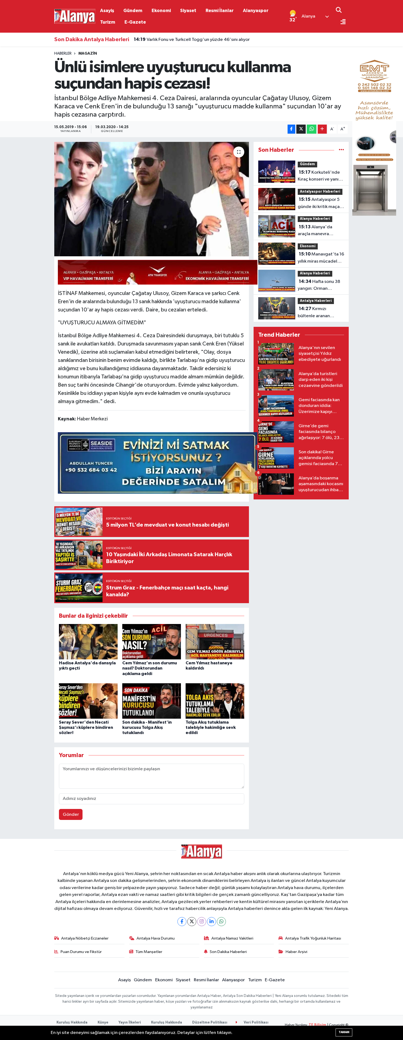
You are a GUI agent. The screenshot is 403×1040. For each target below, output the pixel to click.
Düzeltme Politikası (209, 1022)
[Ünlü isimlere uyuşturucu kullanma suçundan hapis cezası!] (151, 199)
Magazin (87, 53)
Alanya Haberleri (315, 219)
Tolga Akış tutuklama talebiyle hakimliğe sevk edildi (211, 727)
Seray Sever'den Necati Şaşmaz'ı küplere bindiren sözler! (86, 727)
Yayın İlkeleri (129, 1022)
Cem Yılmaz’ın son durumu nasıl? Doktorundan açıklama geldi (149, 668)
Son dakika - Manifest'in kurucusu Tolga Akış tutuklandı (147, 727)
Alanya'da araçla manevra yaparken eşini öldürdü (321, 231)
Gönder (71, 814)
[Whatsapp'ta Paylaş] (311, 129)
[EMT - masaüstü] (374, 133)
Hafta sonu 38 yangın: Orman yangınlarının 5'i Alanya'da (319, 285)
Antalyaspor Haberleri (320, 191)
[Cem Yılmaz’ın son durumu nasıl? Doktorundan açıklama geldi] (151, 641)
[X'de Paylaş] (301, 129)
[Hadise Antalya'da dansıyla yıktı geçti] (88, 641)
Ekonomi (161, 10)
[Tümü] (341, 150)
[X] (191, 921)
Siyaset (188, 10)
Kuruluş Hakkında (71, 1022)
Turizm (107, 22)
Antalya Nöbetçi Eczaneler (85, 938)
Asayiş (107, 10)
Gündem (132, 10)
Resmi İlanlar (220, 10)
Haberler (63, 53)
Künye (103, 1022)
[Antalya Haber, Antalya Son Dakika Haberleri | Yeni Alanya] (74, 16)
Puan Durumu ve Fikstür (81, 952)
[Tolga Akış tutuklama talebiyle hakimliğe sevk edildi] (215, 701)
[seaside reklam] (157, 462)
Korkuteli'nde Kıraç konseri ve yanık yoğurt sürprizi (319, 176)
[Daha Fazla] (322, 129)
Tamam (344, 1032)
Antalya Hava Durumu (156, 938)
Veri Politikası (255, 1022)
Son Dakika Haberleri (228, 952)
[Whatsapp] (221, 921)
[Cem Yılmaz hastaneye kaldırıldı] (215, 641)
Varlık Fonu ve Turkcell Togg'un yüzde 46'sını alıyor (192, 39)
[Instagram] (201, 921)
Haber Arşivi (296, 952)
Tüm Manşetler (148, 952)
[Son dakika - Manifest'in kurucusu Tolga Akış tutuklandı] (151, 701)
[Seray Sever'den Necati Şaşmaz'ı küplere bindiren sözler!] (88, 701)
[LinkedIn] (211, 921)
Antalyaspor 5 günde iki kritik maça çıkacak (319, 203)
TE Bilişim (317, 1025)
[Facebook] (181, 921)
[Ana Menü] (341, 22)
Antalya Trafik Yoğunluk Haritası (313, 938)
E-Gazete (135, 22)
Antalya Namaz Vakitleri (232, 938)
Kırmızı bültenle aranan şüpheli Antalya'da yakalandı (317, 312)
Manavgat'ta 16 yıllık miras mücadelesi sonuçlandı (321, 258)
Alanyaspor (255, 10)
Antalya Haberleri (316, 301)
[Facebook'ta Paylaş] (291, 129)
